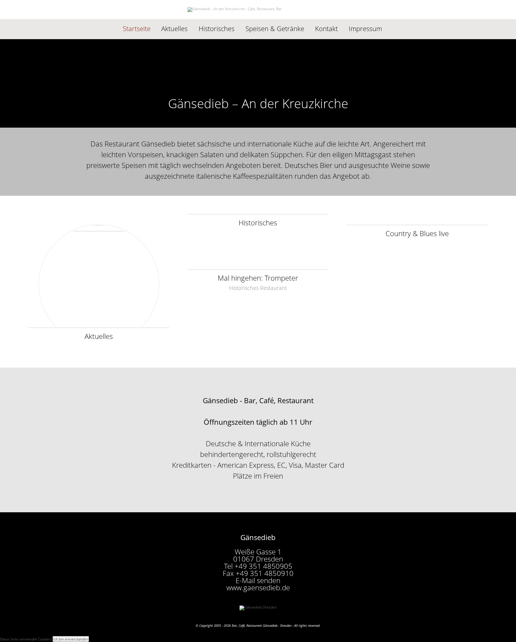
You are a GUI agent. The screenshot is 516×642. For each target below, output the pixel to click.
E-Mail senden (258, 580)
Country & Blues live (417, 232)
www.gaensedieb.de (258, 587)
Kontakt (326, 28)
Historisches (216, 28)
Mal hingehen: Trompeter (258, 277)
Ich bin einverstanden (70, 639)
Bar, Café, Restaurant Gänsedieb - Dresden (261, 625)
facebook (395, 28)
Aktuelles (174, 28)
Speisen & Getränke (274, 28)
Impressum (365, 28)
